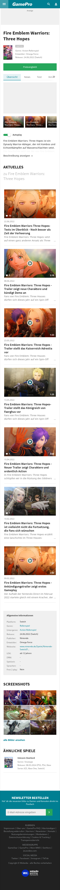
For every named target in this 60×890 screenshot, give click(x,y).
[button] (4, 4)
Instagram (35, 858)
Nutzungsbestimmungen (22, 834)
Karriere (30, 831)
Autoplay (17, 134)
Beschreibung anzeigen (16, 155)
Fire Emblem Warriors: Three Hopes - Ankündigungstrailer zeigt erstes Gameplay (28, 586)
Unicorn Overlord (26, 757)
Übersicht (12, 77)
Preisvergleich (30, 66)
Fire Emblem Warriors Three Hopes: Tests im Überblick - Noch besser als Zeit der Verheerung (27, 229)
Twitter (15, 858)
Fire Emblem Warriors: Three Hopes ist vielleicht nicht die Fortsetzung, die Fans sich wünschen (27, 526)
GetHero (47, 847)
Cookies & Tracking (41, 837)
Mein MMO (35, 847)
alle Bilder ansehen (14, 740)
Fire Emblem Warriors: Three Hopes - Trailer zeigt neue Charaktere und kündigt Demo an (28, 289)
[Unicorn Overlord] (10, 764)
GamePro (24, 847)
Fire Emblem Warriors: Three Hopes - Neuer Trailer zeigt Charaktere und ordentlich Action (28, 467)
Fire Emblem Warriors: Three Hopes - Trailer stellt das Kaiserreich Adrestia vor (28, 348)
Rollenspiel (25, 625)
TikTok (45, 858)
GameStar (13, 847)
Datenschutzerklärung (19, 837)
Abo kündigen (48, 828)
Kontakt (51, 831)
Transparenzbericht (30, 840)
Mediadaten (41, 834)
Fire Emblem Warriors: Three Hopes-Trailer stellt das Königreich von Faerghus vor (27, 408)
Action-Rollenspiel (28, 629)
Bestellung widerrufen (14, 831)
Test (39, 77)
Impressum (9, 828)
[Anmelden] (49, 812)
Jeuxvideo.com (30, 850)
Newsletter (41, 831)
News (27, 77)
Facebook (24, 858)
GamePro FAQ (33, 828)
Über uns (20, 828)
